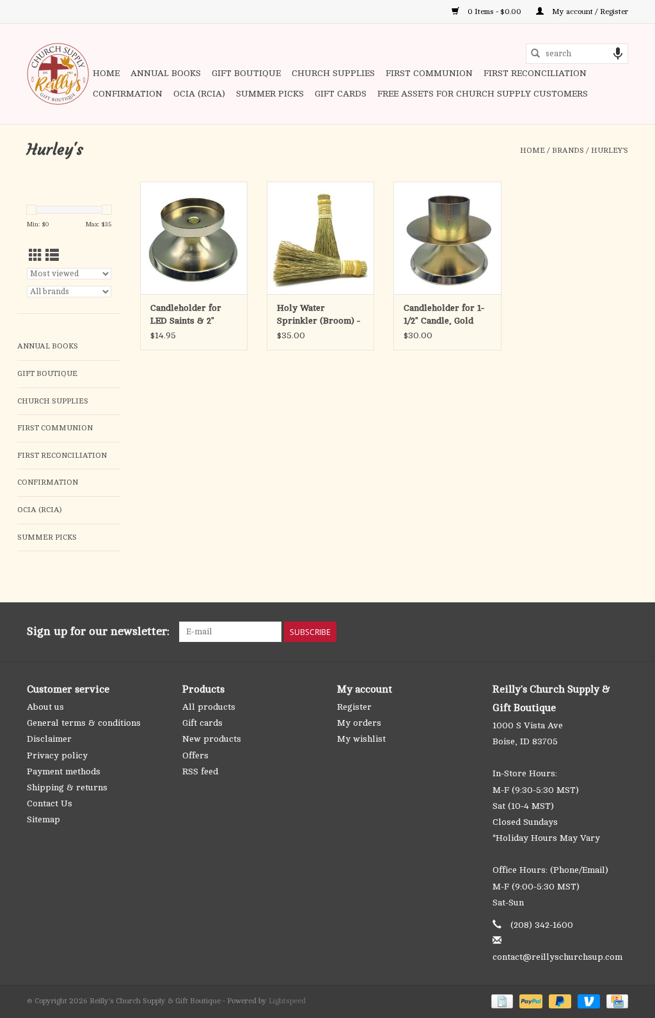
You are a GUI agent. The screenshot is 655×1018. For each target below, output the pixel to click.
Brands (568, 150)
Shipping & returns (67, 787)
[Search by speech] (617, 53)
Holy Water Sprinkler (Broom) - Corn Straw (318, 315)
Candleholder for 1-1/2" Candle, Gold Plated (444, 315)
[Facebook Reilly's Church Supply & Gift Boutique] (549, 632)
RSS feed (200, 771)
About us (45, 707)
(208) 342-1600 (541, 925)
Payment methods (63, 771)
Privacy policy (57, 755)
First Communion (429, 73)
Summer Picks (270, 93)
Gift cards (341, 93)
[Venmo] (587, 1000)
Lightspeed (287, 1000)
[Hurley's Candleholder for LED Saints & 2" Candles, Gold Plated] (194, 238)
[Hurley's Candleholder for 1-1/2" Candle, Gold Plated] (447, 238)
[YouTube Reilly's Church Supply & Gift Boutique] (595, 632)
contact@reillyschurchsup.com (557, 957)
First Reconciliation (535, 73)
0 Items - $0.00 (494, 11)
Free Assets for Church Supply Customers (482, 93)
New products (211, 739)
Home (106, 73)
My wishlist (361, 739)
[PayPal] (529, 1000)
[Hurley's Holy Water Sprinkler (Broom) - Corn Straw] (320, 238)
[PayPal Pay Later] (558, 1000)
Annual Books (165, 73)
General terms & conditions (84, 723)
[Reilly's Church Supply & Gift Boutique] (58, 74)
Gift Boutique (246, 73)
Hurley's (609, 150)
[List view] (52, 256)
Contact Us (49, 803)
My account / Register (589, 11)
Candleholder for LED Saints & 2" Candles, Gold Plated (193, 315)
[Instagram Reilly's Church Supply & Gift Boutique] (618, 632)
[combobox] (577, 53)
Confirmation (127, 93)
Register (354, 707)
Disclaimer (49, 739)
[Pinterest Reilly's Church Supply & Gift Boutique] (572, 632)
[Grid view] (35, 256)
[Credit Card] (615, 1000)
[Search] (535, 53)
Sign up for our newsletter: (98, 631)
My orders (359, 723)
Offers (195, 755)
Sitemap (43, 819)
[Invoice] (501, 1000)
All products (208, 707)
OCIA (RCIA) (199, 93)
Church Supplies (333, 73)
